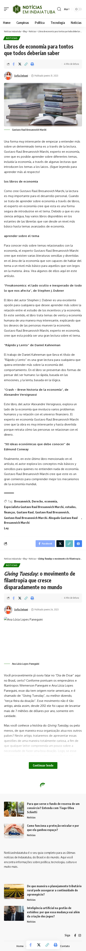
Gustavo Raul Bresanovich (52, 512)
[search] (59, 9)
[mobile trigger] (7, 9)
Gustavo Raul (25, 512)
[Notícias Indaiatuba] (33, 9)
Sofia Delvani (21, 75)
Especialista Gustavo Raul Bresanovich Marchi (34, 507)
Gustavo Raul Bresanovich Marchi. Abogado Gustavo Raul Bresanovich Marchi (41, 520)
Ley (6, 528)
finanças (9, 512)
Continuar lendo (43, 765)
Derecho (37, 501)
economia (50, 501)
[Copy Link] (26, 64)
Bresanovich (22, 501)
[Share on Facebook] (13, 64)
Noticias (12, 38)
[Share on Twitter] (20, 64)
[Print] (32, 64)
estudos (70, 507)
